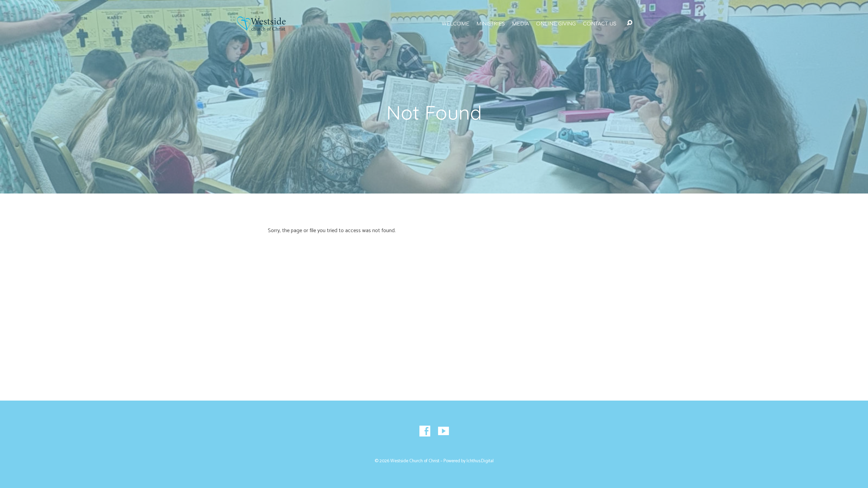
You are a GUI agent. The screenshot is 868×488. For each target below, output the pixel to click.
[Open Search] (629, 23)
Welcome (455, 23)
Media (520, 23)
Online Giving (556, 23)
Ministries (490, 23)
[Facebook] (424, 431)
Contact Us (599, 23)
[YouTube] (443, 431)
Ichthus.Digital (480, 461)
